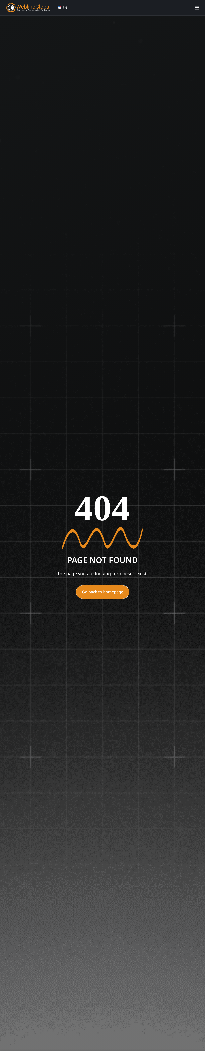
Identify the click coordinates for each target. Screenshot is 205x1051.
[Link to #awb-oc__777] (197, 7)
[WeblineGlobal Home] (28, 4)
